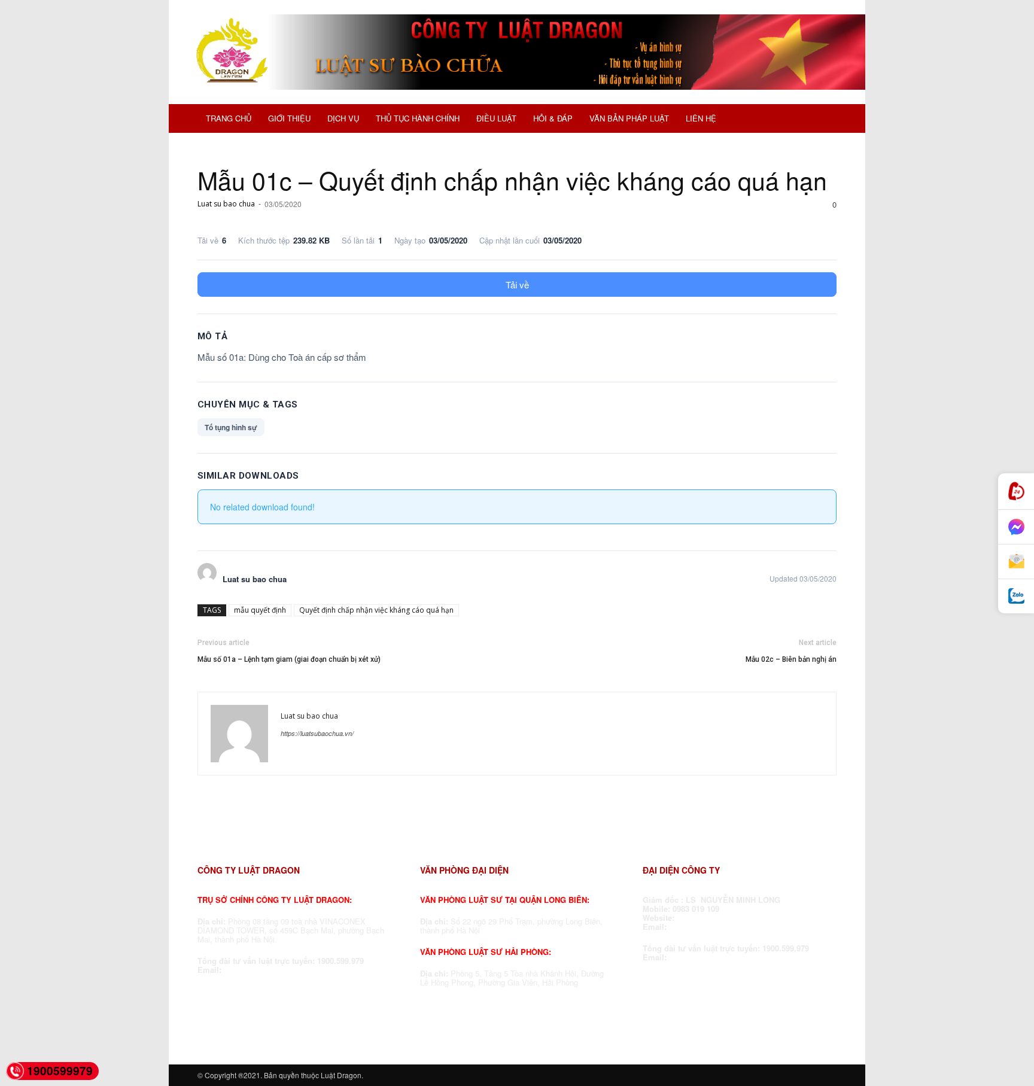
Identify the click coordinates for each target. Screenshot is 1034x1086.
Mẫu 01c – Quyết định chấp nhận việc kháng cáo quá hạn (512, 179)
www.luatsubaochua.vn (722, 917)
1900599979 (60, 1071)
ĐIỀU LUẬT (496, 118)
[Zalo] (1016, 596)
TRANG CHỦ (228, 118)
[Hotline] (1016, 491)
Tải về (517, 284)
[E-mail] (1016, 561)
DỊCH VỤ (343, 118)
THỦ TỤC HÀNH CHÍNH (418, 118)
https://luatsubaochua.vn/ (317, 733)
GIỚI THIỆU (289, 118)
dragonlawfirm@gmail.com (274, 969)
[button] (822, 119)
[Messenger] (1016, 527)
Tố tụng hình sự (231, 427)
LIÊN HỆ (701, 118)
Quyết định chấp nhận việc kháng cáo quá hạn (376, 610)
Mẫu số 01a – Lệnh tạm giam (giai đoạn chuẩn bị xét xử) (289, 659)
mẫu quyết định (260, 610)
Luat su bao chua (226, 204)
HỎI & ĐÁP (553, 118)
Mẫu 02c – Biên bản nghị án (791, 659)
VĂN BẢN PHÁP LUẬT (629, 118)
